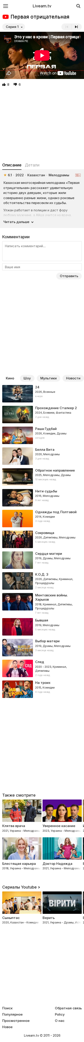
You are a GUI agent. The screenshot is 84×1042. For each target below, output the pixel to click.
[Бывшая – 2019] (42, 627)
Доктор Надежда (57, 863)
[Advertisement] (42, 125)
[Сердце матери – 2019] (42, 560)
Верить (49, 918)
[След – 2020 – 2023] (42, 668)
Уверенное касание (59, 826)
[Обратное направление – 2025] (42, 477)
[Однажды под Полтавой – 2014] (42, 518)
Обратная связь (68, 1008)
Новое (7, 1027)
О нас (60, 1021)
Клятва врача (13, 826)
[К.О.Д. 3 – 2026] (42, 581)
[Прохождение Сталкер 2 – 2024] (42, 414)
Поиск (7, 1008)
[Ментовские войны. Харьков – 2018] (42, 604)
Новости (73, 378)
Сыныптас (11, 918)
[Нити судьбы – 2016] (42, 497)
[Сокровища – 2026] (42, 539)
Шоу (27, 378)
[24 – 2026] (42, 393)
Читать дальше (16, 222)
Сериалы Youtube (19, 887)
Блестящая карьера (19, 863)
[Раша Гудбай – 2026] (42, 435)
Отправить (69, 276)
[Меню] (6, 6)
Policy (60, 1014)
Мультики (48, 378)
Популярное (12, 1014)
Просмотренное (16, 1021)
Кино (10, 378)
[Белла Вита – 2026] (42, 456)
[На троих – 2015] (42, 689)
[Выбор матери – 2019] (42, 647)
